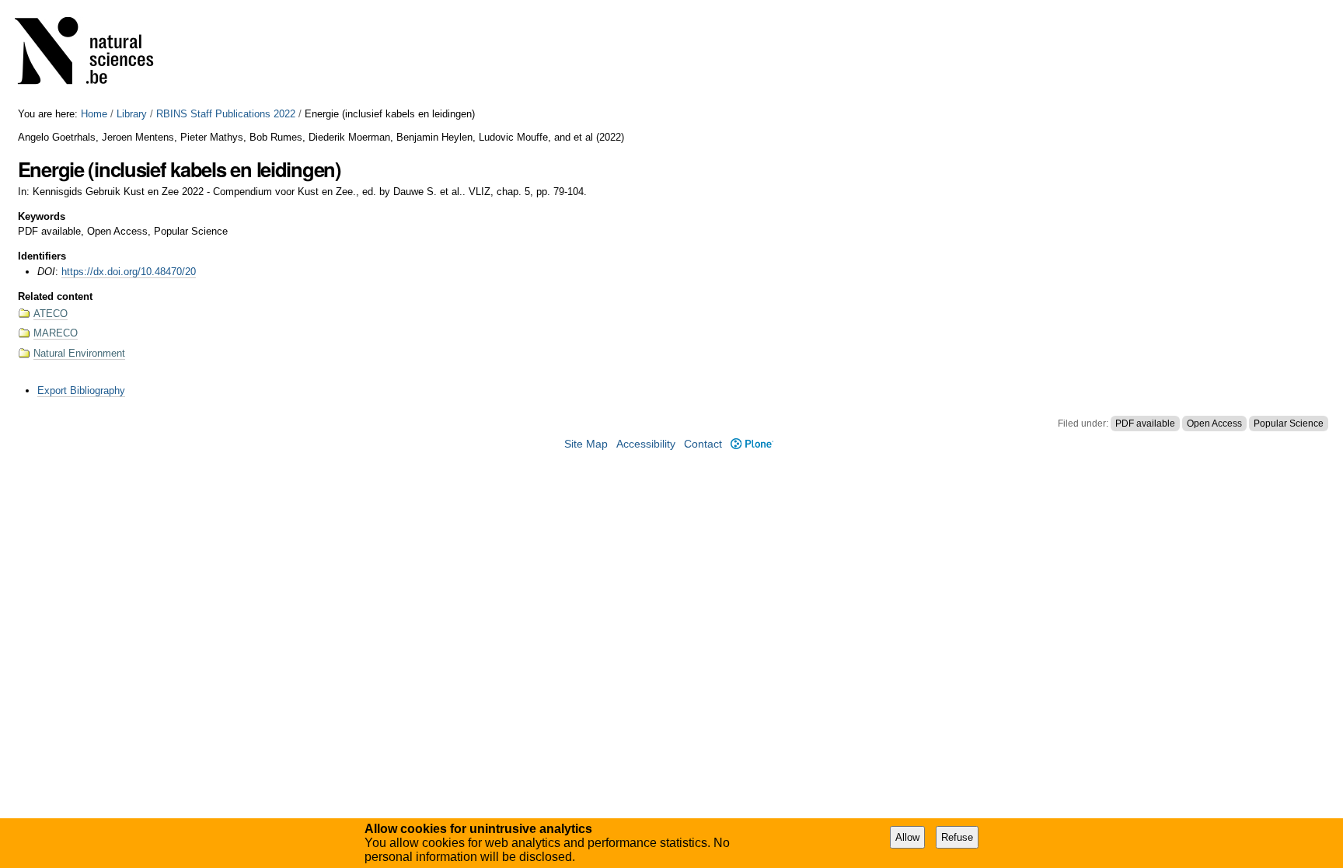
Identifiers (42, 256)
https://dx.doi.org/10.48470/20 (128, 271)
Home (94, 114)
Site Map (586, 444)
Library (132, 114)
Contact (703, 444)
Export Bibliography (81, 390)
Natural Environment (79, 353)
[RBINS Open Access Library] (94, 54)
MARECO (55, 333)
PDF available (1145, 423)
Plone (752, 444)
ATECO (50, 313)
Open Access (1214, 423)
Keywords (41, 216)
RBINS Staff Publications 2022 (225, 114)
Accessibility (645, 444)
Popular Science (1289, 423)
